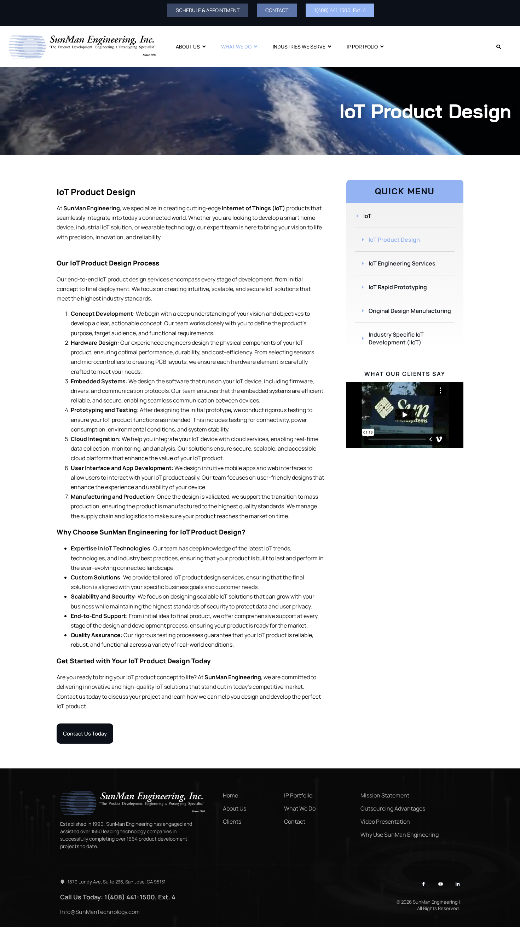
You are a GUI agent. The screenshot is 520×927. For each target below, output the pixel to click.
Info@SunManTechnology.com (100, 912)
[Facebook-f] (423, 884)
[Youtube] (440, 884)
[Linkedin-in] (457, 884)
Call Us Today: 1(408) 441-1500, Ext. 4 (117, 897)
